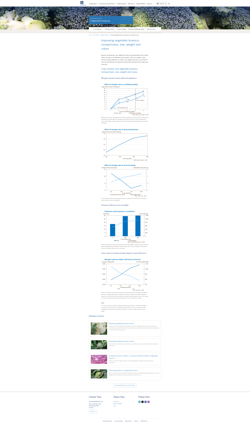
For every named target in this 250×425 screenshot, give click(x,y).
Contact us (92, 411)
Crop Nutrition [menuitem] (92, 3)
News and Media (118, 403)
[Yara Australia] (83, 3)
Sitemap (136, 421)
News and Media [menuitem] (141, 3)
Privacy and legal (118, 421)
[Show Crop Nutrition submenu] (97, 4)
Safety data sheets (107, 421)
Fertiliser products (110, 29)
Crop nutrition (96, 35)
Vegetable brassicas (104, 35)
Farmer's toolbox (121, 29)
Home (90, 35)
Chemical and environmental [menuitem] (106, 3)
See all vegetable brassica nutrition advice (125, 385)
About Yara (116, 401)
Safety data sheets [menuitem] (121, 3)
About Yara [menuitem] (130, 3)
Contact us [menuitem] (149, 3)
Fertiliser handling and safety (136, 29)
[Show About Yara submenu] (134, 4)
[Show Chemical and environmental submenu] (114, 4)
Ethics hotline (128, 421)
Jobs (115, 405)
